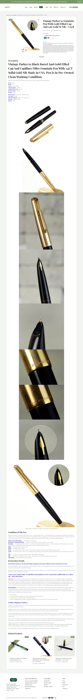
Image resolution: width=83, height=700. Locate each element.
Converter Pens (54, 43)
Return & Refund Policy (30, 686)
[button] (39, 20)
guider (51, 624)
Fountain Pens (60, 43)
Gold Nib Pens (65, 43)
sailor (62, 624)
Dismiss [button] (80, 1)
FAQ (51, 7)
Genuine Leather (47, 682)
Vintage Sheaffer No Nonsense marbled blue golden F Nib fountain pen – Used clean (41, 660)
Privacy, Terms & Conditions (31, 681)
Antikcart (10, 622)
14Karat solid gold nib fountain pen (51, 45)
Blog (47, 7)
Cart (63, 686)
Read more (18, 664)
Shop (31, 7)
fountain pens (63, 49)
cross (26, 624)
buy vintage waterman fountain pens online (60, 48)
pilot (35, 624)
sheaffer (14, 624)
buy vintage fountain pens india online (60, 46)
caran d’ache (31, 624)
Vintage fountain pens (57, 51)
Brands (35, 7)
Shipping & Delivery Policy (31, 682)
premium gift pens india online (51, 50)
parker (17, 624)
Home (26, 7)
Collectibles (49, 43)
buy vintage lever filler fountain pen (56, 47)
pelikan (9, 624)
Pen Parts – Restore (48, 686)
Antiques (46, 684)
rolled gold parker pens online (62, 50)
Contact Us (63, 7)
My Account (75, 7)
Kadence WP (34, 697)
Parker (46, 52)
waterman (22, 624)
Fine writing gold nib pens (55, 49)
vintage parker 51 (64, 51)
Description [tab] (41, 56)
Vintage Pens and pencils (47, 44)
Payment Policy (28, 684)
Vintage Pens (71, 43)
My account (65, 684)
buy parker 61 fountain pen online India (65, 45)
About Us (56, 7)
